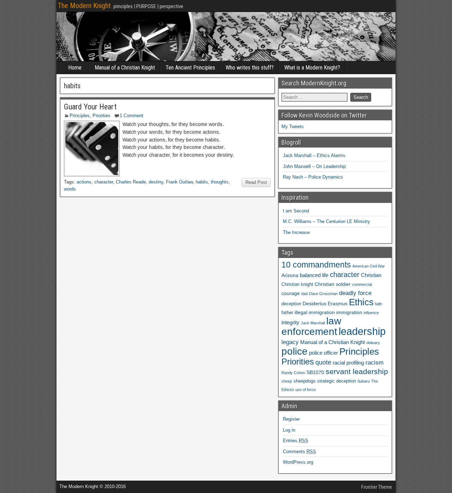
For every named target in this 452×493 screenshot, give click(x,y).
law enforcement (311, 326)
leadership (362, 331)
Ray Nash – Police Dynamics (313, 177)
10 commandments (316, 264)
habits (202, 182)
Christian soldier (333, 284)
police (294, 351)
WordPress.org (298, 462)
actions (84, 182)
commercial (362, 284)
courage (290, 293)
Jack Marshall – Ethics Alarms (314, 155)
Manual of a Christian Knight (125, 67)
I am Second (296, 211)
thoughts (219, 182)
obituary (373, 343)
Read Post (256, 182)
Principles (80, 115)
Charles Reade (131, 182)
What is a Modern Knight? (312, 67)
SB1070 (315, 372)
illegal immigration (315, 312)
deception (291, 303)
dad (304, 293)
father (287, 312)
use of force (305, 389)
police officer (323, 353)
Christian (371, 275)
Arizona (289, 275)
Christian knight (297, 284)
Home (75, 67)
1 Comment (131, 115)
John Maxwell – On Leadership (314, 166)
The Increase (296, 232)
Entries (295, 440)
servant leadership (357, 371)
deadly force (355, 293)
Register (291, 419)
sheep (286, 381)
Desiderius (314, 303)
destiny (156, 182)
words (70, 189)
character (103, 182)
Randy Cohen (293, 373)
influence (371, 313)
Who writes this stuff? (250, 67)
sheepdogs (304, 381)
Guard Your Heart (90, 106)
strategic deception (336, 381)
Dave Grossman (323, 293)
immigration (349, 312)
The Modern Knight (84, 5)
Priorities (102, 115)
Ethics (361, 302)
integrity (290, 322)
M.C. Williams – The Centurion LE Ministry (326, 221)
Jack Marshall (313, 323)
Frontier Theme (376, 487)
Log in (289, 430)
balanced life (314, 275)
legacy (290, 342)
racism (374, 362)
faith (378, 304)
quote (323, 362)
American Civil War (368, 266)
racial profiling (348, 363)
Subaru (363, 381)
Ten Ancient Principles (190, 67)
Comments (299, 451)
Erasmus (337, 303)
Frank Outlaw (179, 182)
